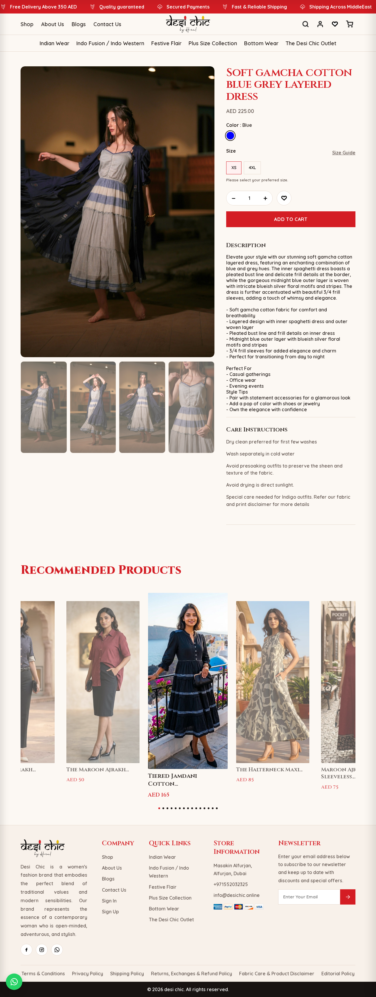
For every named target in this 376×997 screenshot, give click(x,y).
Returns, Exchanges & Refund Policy (191, 973)
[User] (320, 24)
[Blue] (230, 135)
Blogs (79, 24)
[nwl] (347, 897)
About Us (52, 24)
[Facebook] (26, 950)
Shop (27, 24)
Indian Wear (54, 43)
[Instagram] (42, 950)
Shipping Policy (127, 973)
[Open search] (305, 24)
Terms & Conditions (43, 973)
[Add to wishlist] (284, 198)
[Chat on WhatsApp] (14, 982)
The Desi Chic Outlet (311, 43)
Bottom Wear (261, 43)
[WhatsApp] (57, 950)
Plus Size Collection (213, 43)
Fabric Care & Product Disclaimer (276, 973)
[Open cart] (349, 24)
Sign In (109, 901)
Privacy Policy (87, 973)
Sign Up (110, 912)
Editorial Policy (338, 973)
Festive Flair (166, 43)
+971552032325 (231, 884)
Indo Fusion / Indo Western (110, 43)
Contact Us (107, 24)
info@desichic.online (237, 895)
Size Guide (343, 153)
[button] (159, 808)
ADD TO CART (290, 219)
